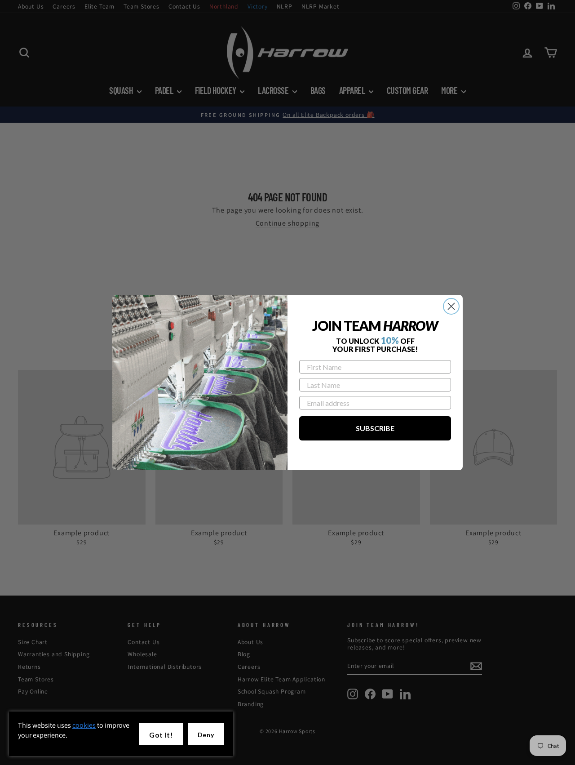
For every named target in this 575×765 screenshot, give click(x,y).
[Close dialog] (451, 306)
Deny (206, 734)
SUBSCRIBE (375, 428)
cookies (84, 725)
